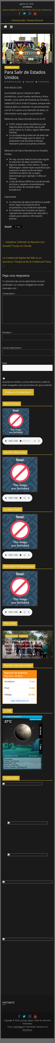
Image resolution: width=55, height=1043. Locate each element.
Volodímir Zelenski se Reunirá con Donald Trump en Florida (23, 243)
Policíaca (23, 636)
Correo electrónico (12, 347)
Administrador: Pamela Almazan (27, 20)
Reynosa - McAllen (13, 675)
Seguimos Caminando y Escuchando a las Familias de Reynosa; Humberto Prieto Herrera (25, 646)
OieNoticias (29, 82)
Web (4, 363)
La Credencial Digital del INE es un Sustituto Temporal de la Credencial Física (26, 261)
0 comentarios (43, 82)
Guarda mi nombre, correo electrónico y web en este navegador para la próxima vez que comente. (27, 383)
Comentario (9, 293)
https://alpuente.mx (20, 701)
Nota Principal (11, 636)
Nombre (7, 332)
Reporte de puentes (16, 672)
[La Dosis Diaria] (5, 27)
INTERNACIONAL (12, 67)
